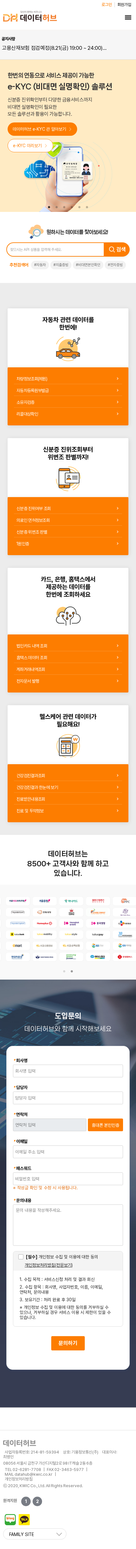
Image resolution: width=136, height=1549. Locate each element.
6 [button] (87, 207)
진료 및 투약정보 (30, 810)
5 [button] (79, 207)
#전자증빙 (115, 265)
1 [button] (49, 207)
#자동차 (40, 265)
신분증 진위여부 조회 (33, 508)
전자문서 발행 (27, 681)
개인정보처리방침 (19, 1479)
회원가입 (124, 4)
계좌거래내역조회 (30, 669)
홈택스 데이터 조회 (31, 657)
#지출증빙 (60, 265)
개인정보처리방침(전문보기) (49, 1265)
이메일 (20, 1141)
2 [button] (56, 207)
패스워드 (22, 1168)
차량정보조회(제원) (31, 378)
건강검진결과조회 (30, 775)
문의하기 (68, 1343)
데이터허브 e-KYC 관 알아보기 (39, 129)
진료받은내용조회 (30, 799)
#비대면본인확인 (88, 265)
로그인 (107, 4)
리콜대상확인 (27, 414)
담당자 (20, 1087)
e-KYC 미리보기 (27, 145)
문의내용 (22, 1200)
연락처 (20, 1114)
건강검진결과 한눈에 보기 (37, 787)
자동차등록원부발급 (32, 390)
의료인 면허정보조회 (33, 520)
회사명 (20, 1060)
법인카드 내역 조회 (31, 645)
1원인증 (22, 543)
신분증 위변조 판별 (31, 532)
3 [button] (64, 207)
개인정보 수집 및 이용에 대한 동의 (62, 1256)
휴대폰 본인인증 (105, 1125)
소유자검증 (25, 402)
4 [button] (72, 207)
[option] (55, 47)
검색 (121, 249)
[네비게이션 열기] (128, 17)
